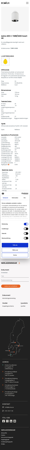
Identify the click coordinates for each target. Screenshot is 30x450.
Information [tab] (15, 197)
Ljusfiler (23, 306)
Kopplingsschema (8, 306)
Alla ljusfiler (4, 433)
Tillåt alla (15, 245)
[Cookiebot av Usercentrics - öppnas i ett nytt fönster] (21, 194)
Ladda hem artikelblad (10, 286)
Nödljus (3, 444)
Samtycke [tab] (5, 197)
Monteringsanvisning (8, 298)
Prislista (3, 435)
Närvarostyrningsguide (7, 437)
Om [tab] (25, 197)
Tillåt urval (15, 250)
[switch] (26, 229)
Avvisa (15, 255)
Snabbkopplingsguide (7, 442)
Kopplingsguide (5, 439)
